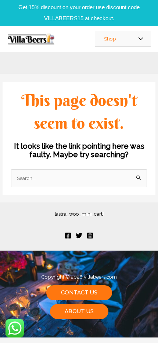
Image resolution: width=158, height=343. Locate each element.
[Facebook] (68, 235)
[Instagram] (90, 235)
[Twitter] (79, 235)
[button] (79, 292)
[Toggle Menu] (141, 39)
